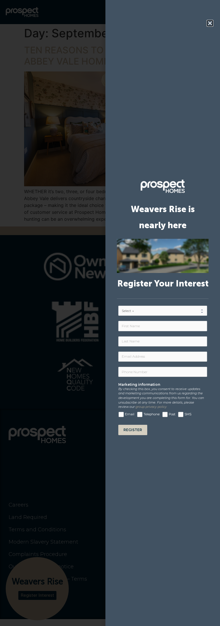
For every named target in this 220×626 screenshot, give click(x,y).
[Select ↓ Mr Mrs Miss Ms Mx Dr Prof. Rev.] (162, 311)
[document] (110, 313)
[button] (210, 23)
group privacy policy (151, 407)
